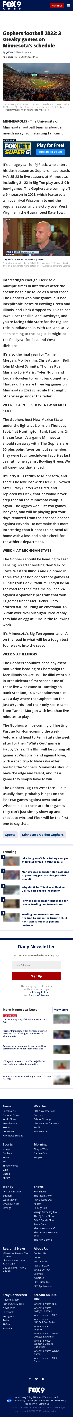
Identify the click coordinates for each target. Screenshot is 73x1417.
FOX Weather (41, 1131)
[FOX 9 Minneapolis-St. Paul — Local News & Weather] (12, 5)
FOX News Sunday (13, 1135)
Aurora (6, 1177)
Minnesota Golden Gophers (42, 835)
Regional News (14, 1248)
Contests (39, 1257)
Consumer (8, 1131)
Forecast (38, 1115)
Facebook (8, 1312)
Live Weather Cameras (46, 1123)
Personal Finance (12, 1191)
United (6, 1173)
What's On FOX (42, 1269)
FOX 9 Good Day (43, 1199)
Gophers (7, 1153)
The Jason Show (43, 1195)
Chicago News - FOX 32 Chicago (14, 1262)
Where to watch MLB (45, 1315)
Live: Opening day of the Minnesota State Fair (25, 1021)
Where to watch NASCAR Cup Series (44, 1321)
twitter (36, 1379)
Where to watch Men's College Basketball (46, 1335)
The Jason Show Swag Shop (46, 1234)
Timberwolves (10, 1165)
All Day (37, 1203)
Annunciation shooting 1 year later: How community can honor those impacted (24, 1047)
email (43, 1379)
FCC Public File (42, 1282)
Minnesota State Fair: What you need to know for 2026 (27, 1078)
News (7, 1106)
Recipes (38, 1157)
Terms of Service (39, 995)
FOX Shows (40, 1191)
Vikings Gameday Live (46, 1212)
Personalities (41, 1261)
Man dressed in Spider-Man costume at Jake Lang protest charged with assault (45, 875)
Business (8, 1195)
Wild (5, 1161)
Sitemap (38, 1273)
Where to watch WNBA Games (46, 1352)
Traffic (37, 1127)
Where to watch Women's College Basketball (43, 1343)
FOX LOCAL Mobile (13, 1303)
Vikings (6, 1149)
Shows (38, 1187)
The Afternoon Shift (45, 1228)
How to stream (11, 1299)
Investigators (10, 1123)
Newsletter (9, 1307)
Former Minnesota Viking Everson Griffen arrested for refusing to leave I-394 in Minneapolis (25, 1033)
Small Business (11, 1203)
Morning (40, 1144)
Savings (7, 1208)
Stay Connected (15, 1295)
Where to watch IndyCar (42, 1328)
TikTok (6, 1324)
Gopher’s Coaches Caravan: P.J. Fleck (23, 259)
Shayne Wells (41, 1149)
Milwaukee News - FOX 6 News (15, 1255)
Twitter (7, 1320)
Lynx (5, 1169)
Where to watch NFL (45, 1303)
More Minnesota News (20, 1009)
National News (11, 1115)
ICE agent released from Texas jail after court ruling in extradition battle (24, 1062)
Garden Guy (40, 1153)
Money (8, 1187)
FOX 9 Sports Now (44, 1220)
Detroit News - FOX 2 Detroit (14, 1269)
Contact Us (40, 1253)
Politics (7, 1127)
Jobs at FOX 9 (41, 1265)
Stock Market (10, 1199)
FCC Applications (43, 1286)
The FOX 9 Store (43, 1239)
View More (61, 1010)
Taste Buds (40, 1224)
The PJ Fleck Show (44, 1216)
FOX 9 (20, 52)
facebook (30, 1379)
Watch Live (57, 6)
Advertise (39, 1277)
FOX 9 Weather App (44, 1111)
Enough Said (40, 1208)
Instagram (8, 1316)
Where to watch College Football (43, 1309)
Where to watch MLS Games (45, 1359)
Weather (40, 1106)
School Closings (42, 1119)
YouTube (8, 1328)
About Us (41, 1248)
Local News (9, 1111)
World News (9, 1119)
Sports (27, 52)
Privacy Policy (40, 992)
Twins (6, 1157)
